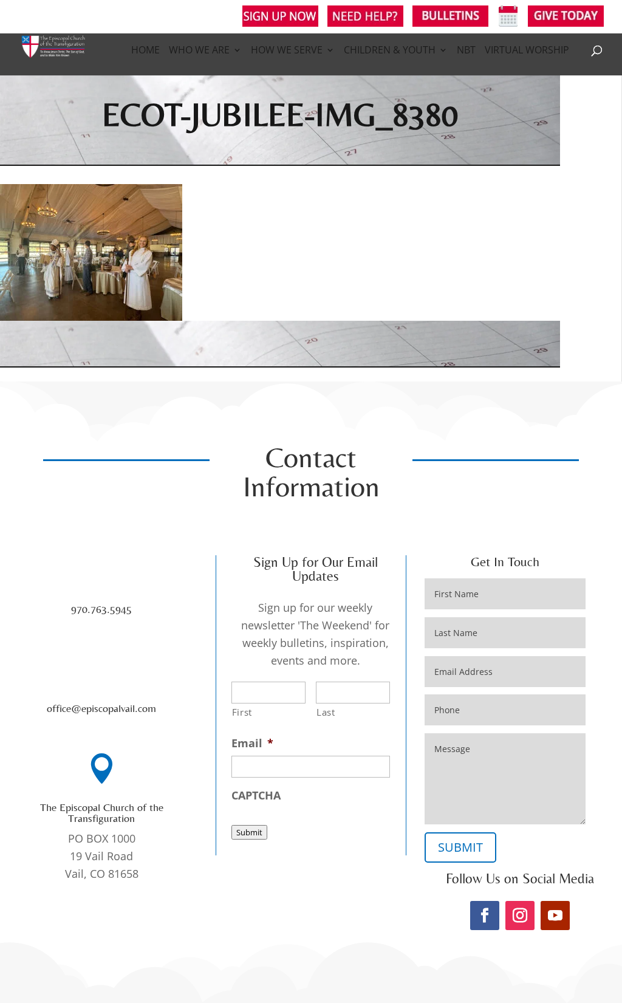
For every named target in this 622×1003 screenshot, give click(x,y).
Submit (249, 832)
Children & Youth (390, 51)
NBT (466, 51)
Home (145, 51)
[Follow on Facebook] (484, 915)
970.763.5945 (101, 609)
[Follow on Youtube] (555, 915)
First (242, 712)
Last (325, 712)
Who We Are (199, 51)
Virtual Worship (527, 51)
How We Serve (287, 51)
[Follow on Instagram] (520, 915)
